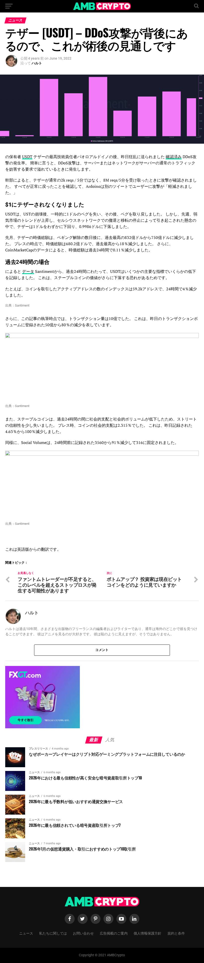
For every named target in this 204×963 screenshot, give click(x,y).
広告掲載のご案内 (114, 933)
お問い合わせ (83, 933)
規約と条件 (176, 933)
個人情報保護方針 (147, 933)
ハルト (37, 63)
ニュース (26, 933)
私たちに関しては (53, 933)
